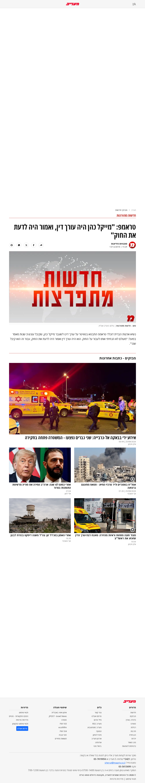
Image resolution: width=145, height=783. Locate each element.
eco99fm (62, 727)
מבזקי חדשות (121, 210)
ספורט (133, 723)
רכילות (133, 727)
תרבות (133, 731)
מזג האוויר (132, 742)
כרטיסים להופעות (129, 746)
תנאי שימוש (23, 712)
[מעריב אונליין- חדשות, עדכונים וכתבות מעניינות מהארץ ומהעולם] (72, 4)
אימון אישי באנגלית (59, 712)
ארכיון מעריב (96, 738)
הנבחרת (132, 735)
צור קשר (98, 712)
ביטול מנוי (98, 746)
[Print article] (11, 245)
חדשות (133, 712)
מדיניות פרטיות (22, 719)
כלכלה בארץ (131, 719)
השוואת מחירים (61, 738)
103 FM (63, 723)
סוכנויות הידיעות (119, 243)
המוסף (99, 731)
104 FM (63, 731)
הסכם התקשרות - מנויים (18, 716)
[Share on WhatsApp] (19, 245)
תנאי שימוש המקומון (20, 723)
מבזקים (133, 716)
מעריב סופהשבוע (95, 727)
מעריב (133, 210)
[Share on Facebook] (33, 245)
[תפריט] (139, 4)
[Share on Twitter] (26, 245)
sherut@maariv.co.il (115, 762)
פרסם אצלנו (97, 716)
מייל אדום (98, 719)
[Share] (41, 245)
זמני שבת (63, 735)
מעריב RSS (97, 723)
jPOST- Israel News (58, 716)
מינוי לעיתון (97, 735)
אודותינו (98, 742)
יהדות (133, 738)
